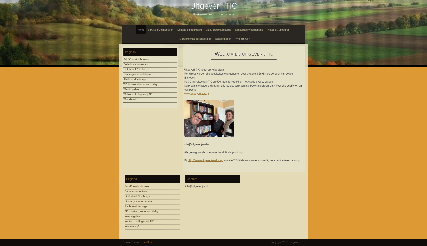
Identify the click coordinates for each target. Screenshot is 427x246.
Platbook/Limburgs (278, 29)
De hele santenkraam (189, 29)
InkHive (147, 242)
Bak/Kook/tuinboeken (160, 29)
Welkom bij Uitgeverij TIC (138, 94)
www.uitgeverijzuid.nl (196, 93)
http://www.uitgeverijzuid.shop (205, 160)
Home (140, 29)
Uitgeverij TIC (213, 6)
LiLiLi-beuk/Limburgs (218, 29)
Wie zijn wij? (242, 38)
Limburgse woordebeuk (249, 29)
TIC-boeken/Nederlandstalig (194, 38)
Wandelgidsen (223, 38)
